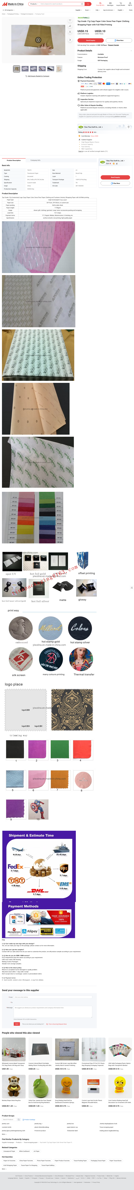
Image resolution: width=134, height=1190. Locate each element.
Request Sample (113, 45)
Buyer (87, 10)
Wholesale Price (70, 1176)
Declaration (87, 1182)
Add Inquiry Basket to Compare (38, 76)
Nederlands (71, 1178)
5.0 (107, 163)
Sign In (80, 151)
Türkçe (105, 1178)
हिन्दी (93, 1178)
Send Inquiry (90, 40)
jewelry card (5, 1124)
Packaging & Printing (13, 14)
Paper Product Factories (62, 1161)
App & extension (108, 10)
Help (97, 10)
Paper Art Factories (9, 1161)
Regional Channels (90, 1176)
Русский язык (49, 1178)
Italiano (57, 1178)
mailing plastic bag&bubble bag (109, 1131)
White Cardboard (24, 1151)
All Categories (9, 10)
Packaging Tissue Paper (98, 1161)
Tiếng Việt (112, 1178)
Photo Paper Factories (44, 1161)
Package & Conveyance (27, 14)
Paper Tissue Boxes (115, 1161)
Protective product (40, 1131)
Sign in (130, 5)
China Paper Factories (26, 1161)
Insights (116, 1176)
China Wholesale (59, 1176)
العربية (77, 1178)
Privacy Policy (96, 1182)
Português (34, 1178)
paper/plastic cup (72, 1127)
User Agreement (78, 1182)
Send (16, 1024)
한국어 (83, 1178)
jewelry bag (38, 1124)
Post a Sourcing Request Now (56, 1024)
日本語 (88, 1178)
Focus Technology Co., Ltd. (54, 1182)
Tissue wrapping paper (106, 1127)
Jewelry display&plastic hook (108, 1124)
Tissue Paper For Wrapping (29, 1165)
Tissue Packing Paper (80, 1161)
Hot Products (18, 1176)
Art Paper (36, 1151)
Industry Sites (79, 1176)
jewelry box (70, 1124)
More (3, 1169)
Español (27, 1178)
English (21, 1178)
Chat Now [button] (120, 40)
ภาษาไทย (99, 1178)
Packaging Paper (39, 14)
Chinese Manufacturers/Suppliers (43, 1176)
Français (41, 1178)
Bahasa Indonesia (121, 1178)
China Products (29, 1176)
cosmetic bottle (6, 1127)
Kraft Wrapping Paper (10, 1165)
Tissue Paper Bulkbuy (47, 1165)
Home (3, 14)
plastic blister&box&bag (42, 1127)
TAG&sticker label (72, 1131)
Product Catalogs (29, 1119)
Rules (130, 10)
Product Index (101, 1176)
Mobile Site (109, 1176)
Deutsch (63, 1178)
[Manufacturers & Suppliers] (12, 4)
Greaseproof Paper (9, 1151)
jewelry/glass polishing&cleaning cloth (13, 1131)
